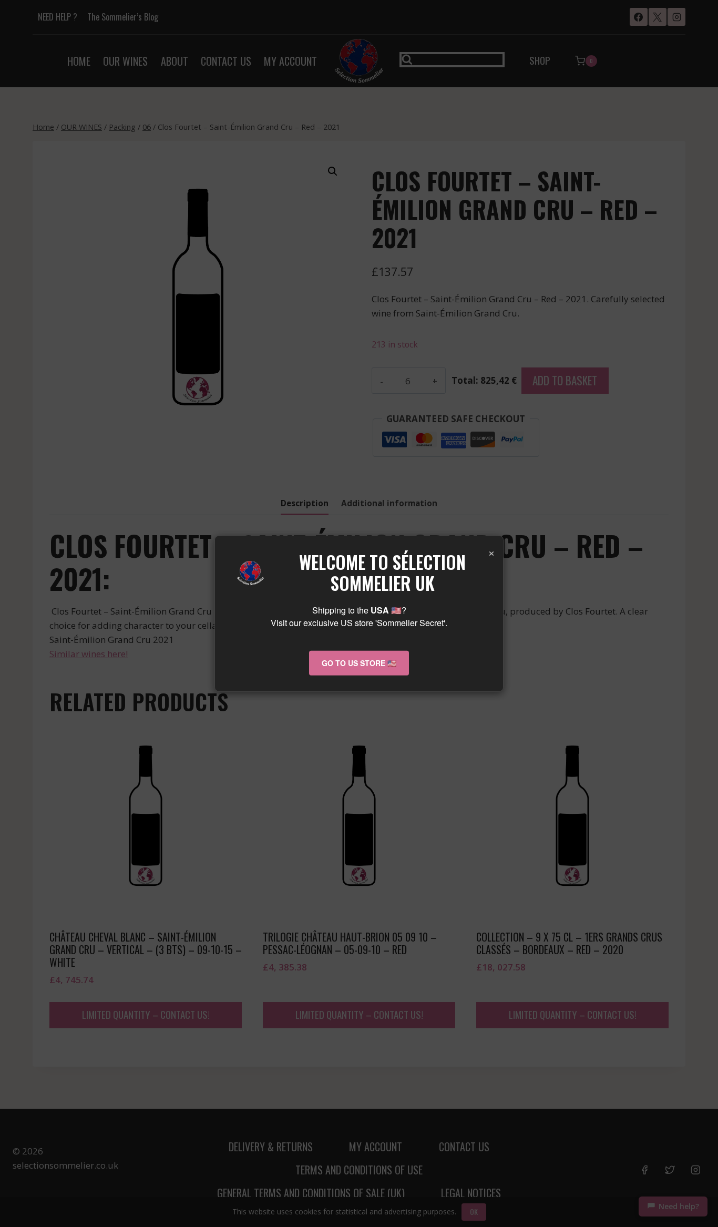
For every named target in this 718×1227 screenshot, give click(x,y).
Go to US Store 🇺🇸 (359, 663)
